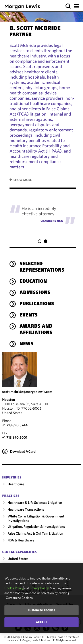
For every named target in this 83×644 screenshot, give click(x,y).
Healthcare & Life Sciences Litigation (35, 502)
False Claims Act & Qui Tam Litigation (35, 533)
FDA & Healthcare (21, 540)
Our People (11, 16)
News (26, 344)
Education (33, 281)
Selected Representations (41, 267)
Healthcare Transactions (26, 509)
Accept (41, 622)
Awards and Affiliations (35, 330)
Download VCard (23, 451)
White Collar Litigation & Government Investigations (36, 518)
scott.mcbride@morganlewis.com (27, 391)
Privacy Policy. (39, 588)
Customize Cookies (41, 610)
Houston (8, 399)
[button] (68, 6)
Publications (36, 304)
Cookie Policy (13, 588)
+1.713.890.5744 (15, 425)
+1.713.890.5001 (14, 437)
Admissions (34, 293)
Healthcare (16, 484)
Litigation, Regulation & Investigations (36, 526)
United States (18, 558)
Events (28, 315)
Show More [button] (23, 180)
